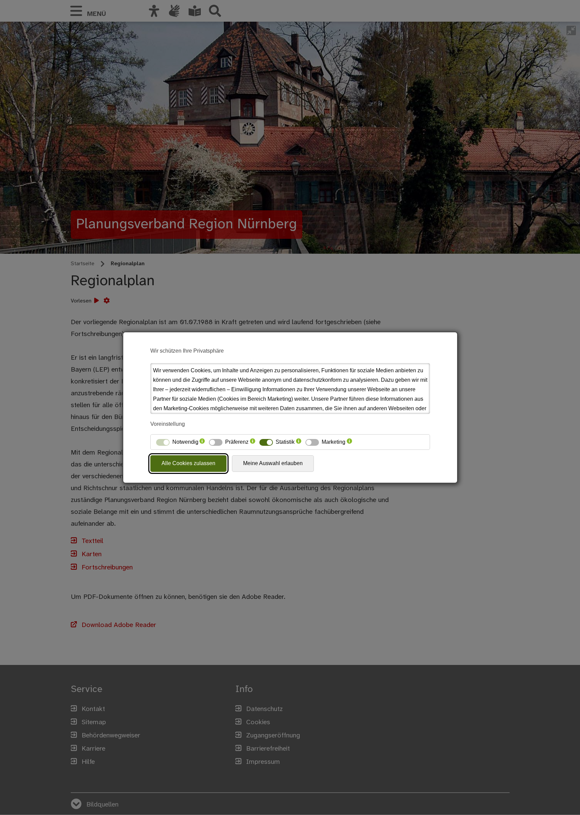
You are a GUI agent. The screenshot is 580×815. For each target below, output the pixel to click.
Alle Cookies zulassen (188, 463)
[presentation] (202, 442)
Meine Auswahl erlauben (273, 463)
